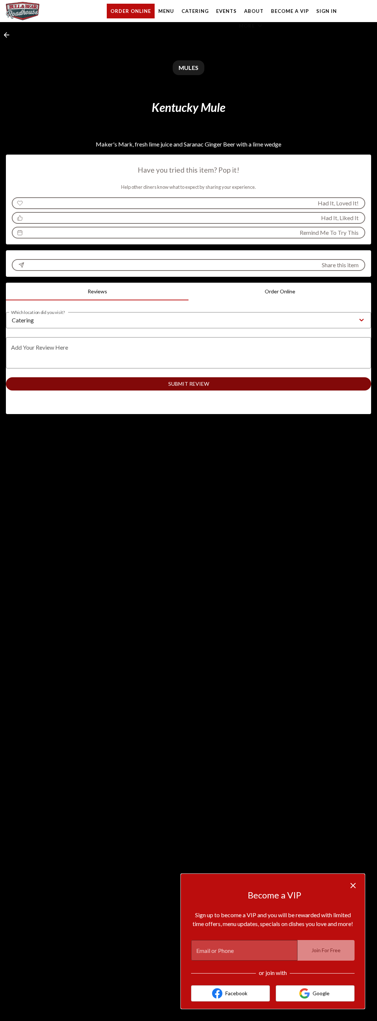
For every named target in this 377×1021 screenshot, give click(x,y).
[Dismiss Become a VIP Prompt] (353, 885)
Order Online (130, 11)
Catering (195, 11)
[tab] (97, 291)
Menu (166, 11)
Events (226, 11)
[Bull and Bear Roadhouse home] (39, 11)
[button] (251, 25)
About (254, 11)
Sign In (326, 11)
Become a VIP (290, 11)
